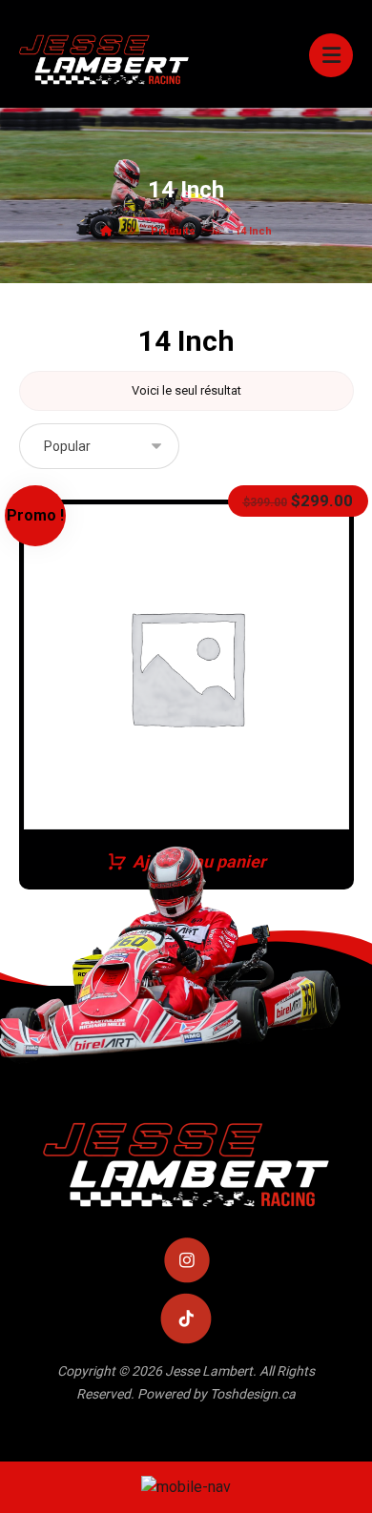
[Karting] (104, 59)
